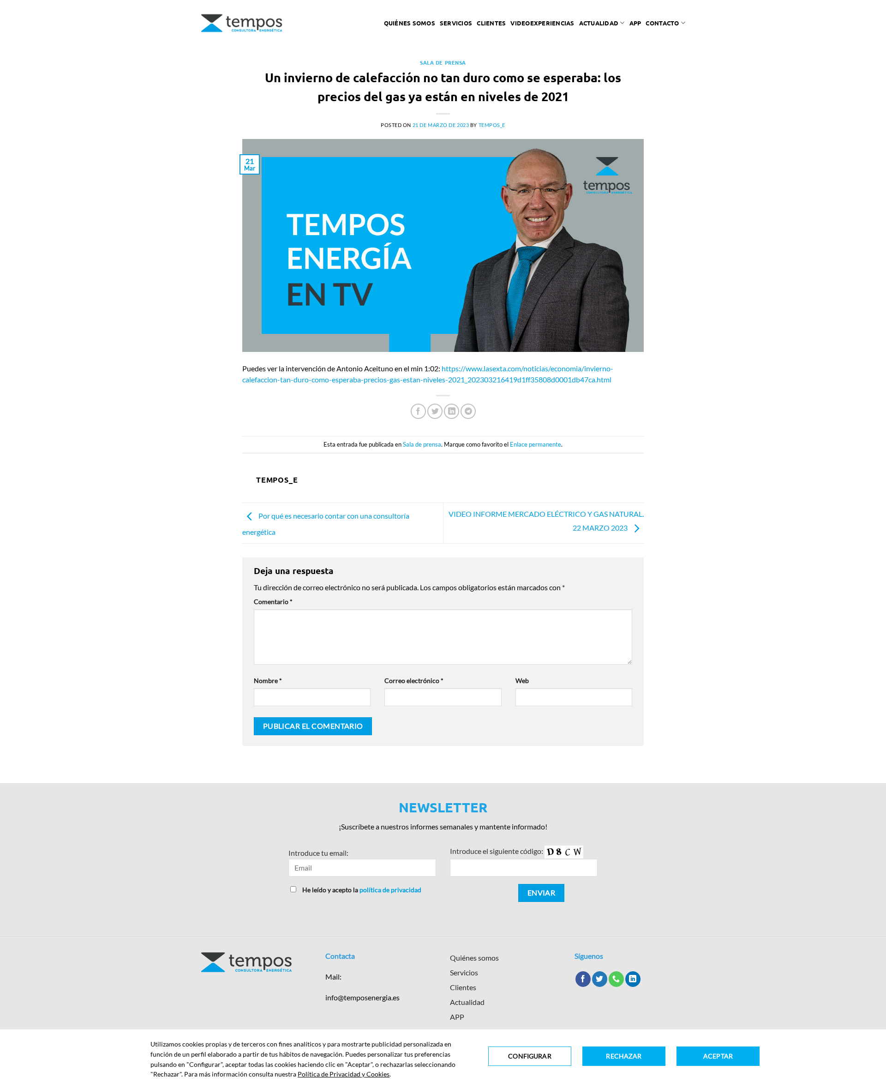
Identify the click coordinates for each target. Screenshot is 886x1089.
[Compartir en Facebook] (418, 411)
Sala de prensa (443, 62)
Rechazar (623, 1056)
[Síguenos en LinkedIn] (633, 979)
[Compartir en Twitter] (435, 411)
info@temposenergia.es (362, 997)
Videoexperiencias (542, 23)
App (635, 23)
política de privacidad (390, 890)
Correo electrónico (413, 680)
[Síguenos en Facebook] (583, 979)
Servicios (456, 23)
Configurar (529, 1056)
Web (522, 680)
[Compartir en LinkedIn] (451, 411)
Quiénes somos (409, 23)
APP (457, 1016)
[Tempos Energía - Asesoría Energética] (242, 23)
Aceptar (718, 1056)
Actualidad (599, 23)
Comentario (273, 601)
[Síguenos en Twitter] (599, 979)
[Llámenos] (616, 979)
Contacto (662, 23)
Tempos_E (492, 125)
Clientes (491, 23)
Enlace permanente (535, 444)
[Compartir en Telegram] (468, 411)
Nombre (268, 680)
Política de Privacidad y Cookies (343, 1074)
